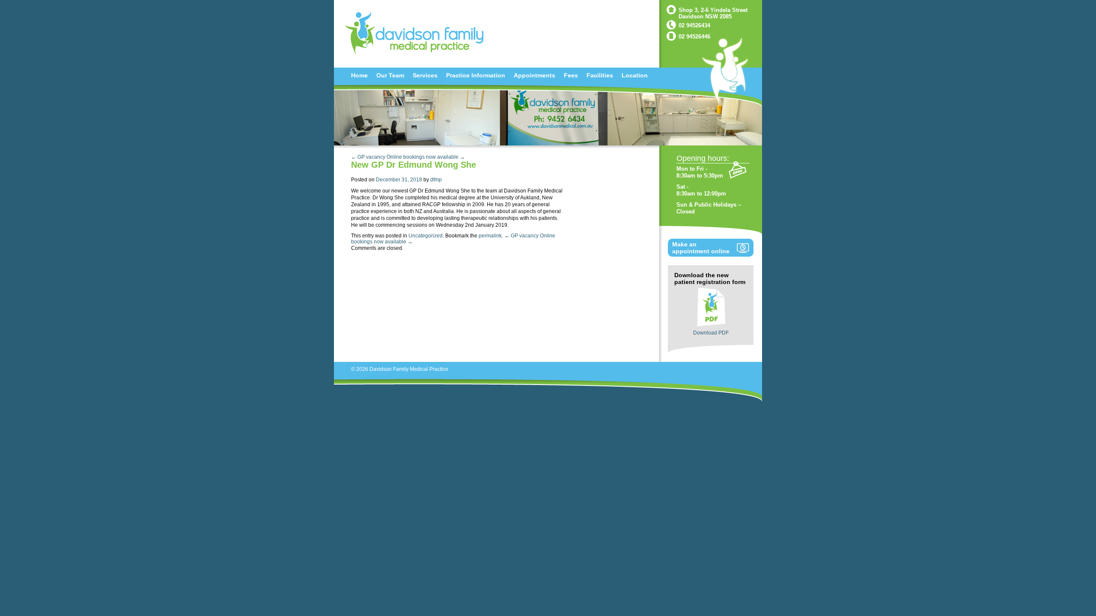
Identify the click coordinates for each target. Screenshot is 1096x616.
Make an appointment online (701, 248)
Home (359, 75)
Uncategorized (425, 236)
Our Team (390, 75)
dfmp (436, 180)
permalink (490, 236)
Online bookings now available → (426, 157)
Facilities (600, 75)
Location (635, 75)
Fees (571, 75)
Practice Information (475, 75)
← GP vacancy (368, 157)
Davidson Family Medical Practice (408, 369)
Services (425, 75)
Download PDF (711, 333)
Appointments (534, 75)
